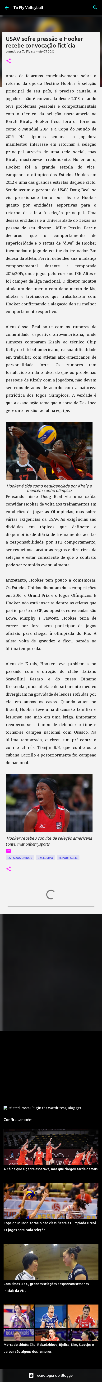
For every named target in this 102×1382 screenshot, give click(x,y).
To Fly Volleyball (28, 7)
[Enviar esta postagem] (8, 852)
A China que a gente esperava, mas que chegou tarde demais (50, 1169)
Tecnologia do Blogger (54, 1375)
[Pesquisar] (95, 7)
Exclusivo (45, 857)
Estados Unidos (20, 857)
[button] (8, 61)
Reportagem (68, 857)
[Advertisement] (51, 972)
